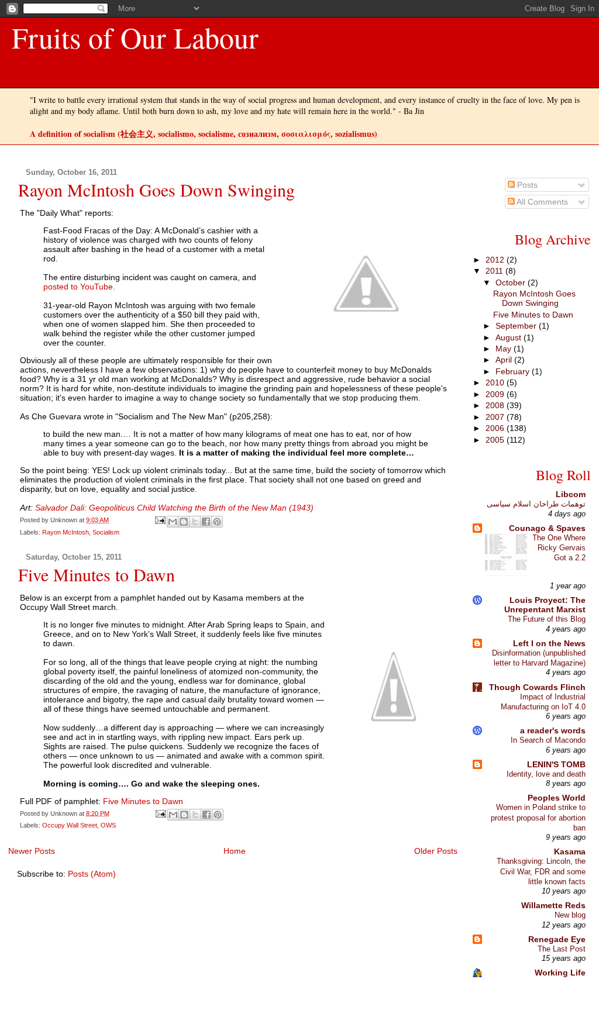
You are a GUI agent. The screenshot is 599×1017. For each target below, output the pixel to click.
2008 (496, 405)
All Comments (541, 201)
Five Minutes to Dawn (96, 574)
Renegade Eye (557, 939)
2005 (496, 439)
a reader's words (553, 730)
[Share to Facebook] (206, 522)
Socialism (105, 532)
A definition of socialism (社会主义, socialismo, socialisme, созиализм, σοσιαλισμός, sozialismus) (203, 133)
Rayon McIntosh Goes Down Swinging (156, 189)
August (509, 337)
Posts (526, 184)
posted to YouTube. (79, 286)
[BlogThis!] (184, 522)
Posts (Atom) (92, 873)
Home (234, 851)
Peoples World (557, 797)
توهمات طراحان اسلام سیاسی (536, 503)
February (513, 371)
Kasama (570, 851)
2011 (495, 270)
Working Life (560, 972)
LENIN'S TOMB (556, 764)
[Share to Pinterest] (217, 522)
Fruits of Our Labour (135, 37)
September (517, 325)
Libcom (571, 494)
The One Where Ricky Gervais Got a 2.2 (559, 548)
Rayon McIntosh (65, 532)
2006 (496, 428)
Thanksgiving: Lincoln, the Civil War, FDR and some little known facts (541, 871)
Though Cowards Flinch (537, 687)
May (504, 348)
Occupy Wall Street (69, 825)
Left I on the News (549, 643)
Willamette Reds (553, 905)
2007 (496, 417)
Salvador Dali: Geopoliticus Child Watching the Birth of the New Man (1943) (174, 507)
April (504, 359)
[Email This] (172, 522)
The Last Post (562, 948)
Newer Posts (31, 851)
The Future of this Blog (547, 619)
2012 (496, 259)
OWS (108, 825)
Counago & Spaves (547, 528)
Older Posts (435, 851)
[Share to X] (195, 522)
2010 (496, 382)
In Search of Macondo (548, 740)
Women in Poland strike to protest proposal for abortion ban (538, 817)
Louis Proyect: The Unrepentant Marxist (545, 604)
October (511, 282)
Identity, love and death (546, 774)
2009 (496, 394)
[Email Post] (159, 519)
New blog (570, 915)
